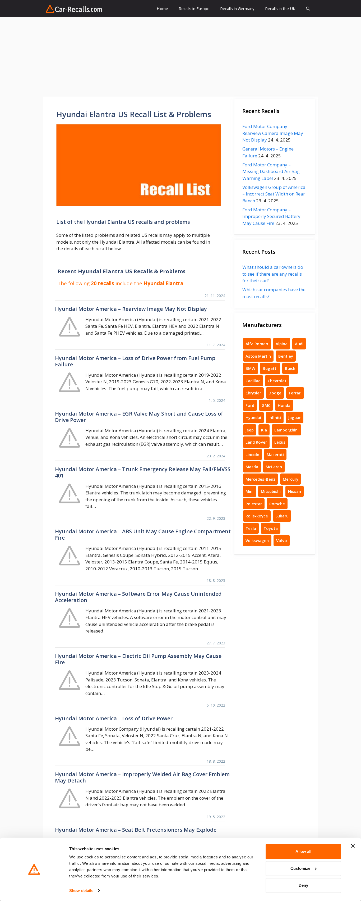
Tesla (251, 528)
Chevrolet (277, 380)
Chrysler (253, 392)
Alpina (282, 343)
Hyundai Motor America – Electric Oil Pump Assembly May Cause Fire (138, 659)
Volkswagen (257, 540)
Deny (303, 885)
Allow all (303, 851)
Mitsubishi (271, 491)
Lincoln (252, 454)
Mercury (290, 479)
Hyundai (253, 417)
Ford (250, 405)
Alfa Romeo (257, 343)
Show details (81, 890)
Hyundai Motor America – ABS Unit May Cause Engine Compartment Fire (143, 534)
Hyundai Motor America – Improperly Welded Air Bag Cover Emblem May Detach (142, 777)
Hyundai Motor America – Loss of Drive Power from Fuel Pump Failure (135, 361)
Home (162, 8)
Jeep (250, 430)
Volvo (281, 540)
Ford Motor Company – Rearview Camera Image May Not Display (272, 133)
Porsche (277, 503)
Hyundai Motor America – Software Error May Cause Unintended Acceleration (138, 597)
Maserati (275, 454)
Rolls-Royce (257, 515)
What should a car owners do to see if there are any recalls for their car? (272, 274)
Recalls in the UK (280, 8)
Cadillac (253, 380)
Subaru (282, 515)
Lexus (279, 442)
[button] (308, 8)
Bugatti (270, 368)
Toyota (270, 528)
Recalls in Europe (194, 8)
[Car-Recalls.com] (74, 8)
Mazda (252, 466)
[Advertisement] (180, 57)
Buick (290, 368)
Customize (300, 868)
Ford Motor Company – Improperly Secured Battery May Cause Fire (271, 216)
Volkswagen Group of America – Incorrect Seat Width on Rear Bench (274, 194)
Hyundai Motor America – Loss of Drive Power (114, 718)
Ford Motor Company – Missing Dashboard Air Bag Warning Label (271, 171)
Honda (284, 405)
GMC (266, 405)
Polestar (254, 503)
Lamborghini (286, 430)
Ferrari (295, 392)
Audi (299, 343)
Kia (264, 430)
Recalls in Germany (237, 8)
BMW (250, 368)
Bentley (285, 356)
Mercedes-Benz (260, 479)
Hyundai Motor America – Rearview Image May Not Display (131, 308)
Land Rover (256, 442)
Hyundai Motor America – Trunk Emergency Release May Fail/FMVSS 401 (142, 472)
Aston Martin (258, 356)
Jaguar (294, 417)
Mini (249, 491)
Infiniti (275, 417)
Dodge (275, 392)
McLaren (274, 466)
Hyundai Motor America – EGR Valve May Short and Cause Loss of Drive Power (139, 417)
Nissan (294, 491)
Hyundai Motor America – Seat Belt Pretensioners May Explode (135, 829)
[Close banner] (353, 846)
